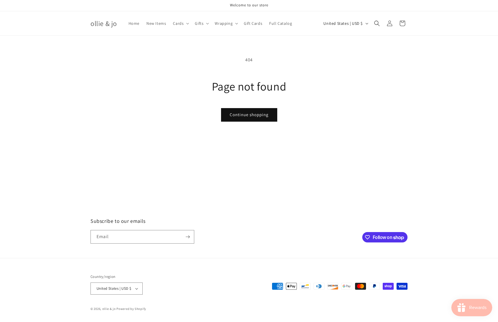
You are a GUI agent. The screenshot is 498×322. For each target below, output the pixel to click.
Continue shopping (249, 114)
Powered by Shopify (131, 309)
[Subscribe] (187, 237)
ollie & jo (109, 309)
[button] (180, 23)
